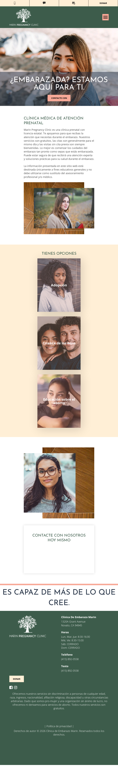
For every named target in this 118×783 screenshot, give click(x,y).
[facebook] (11, 688)
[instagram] (16, 688)
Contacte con (59, 98)
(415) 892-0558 (70, 659)
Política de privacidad (59, 726)
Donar (103, 3)
